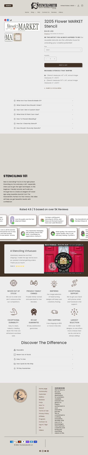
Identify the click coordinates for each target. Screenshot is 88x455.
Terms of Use (43, 411)
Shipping (47, 33)
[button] (8, 5)
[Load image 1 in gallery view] (9, 37)
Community (43, 391)
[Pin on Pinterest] (5, 20)
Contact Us (43, 422)
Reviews (42, 400)
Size (45, 46)
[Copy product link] (11, 20)
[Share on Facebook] (8, 20)
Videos (41, 430)
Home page (43, 389)
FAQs (41, 402)
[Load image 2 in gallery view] (18, 37)
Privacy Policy (44, 414)
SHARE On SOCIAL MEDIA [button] (53, 88)
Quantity (46, 55)
